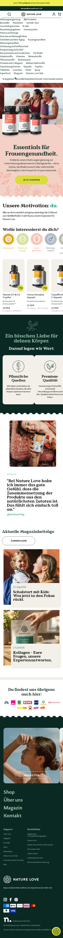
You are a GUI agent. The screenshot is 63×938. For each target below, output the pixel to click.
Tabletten (5, 69)
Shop (9, 792)
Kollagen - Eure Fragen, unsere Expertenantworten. (32, 656)
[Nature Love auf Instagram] (5, 900)
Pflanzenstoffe (7, 59)
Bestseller (5, 22)
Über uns (13, 800)
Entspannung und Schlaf (11, 49)
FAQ (5, 847)
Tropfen (38, 66)
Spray (37, 69)
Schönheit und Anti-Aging (12, 39)
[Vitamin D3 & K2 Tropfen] (14, 275)
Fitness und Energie (9, 32)
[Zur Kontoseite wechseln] (53, 14)
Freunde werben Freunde (14, 860)
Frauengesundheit (36, 39)
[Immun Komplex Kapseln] (38, 275)
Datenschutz (32, 853)
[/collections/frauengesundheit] (31, 140)
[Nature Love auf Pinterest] (16, 900)
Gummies (17, 69)
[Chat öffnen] (56, 931)
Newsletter (8, 851)
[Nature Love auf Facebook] (11, 900)
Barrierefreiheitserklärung (38, 862)
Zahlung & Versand (35, 858)
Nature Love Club (34, 73)
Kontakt (12, 815)
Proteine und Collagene (11, 63)
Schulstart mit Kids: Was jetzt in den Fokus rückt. (34, 596)
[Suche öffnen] (9, 14)
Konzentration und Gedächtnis (15, 53)
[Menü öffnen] (3, 14)
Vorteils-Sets (32, 22)
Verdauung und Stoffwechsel (14, 46)
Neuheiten (18, 22)
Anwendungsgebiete (10, 29)
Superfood (5, 73)
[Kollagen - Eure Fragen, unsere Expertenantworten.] (31, 638)
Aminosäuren (24, 59)
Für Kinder (38, 53)
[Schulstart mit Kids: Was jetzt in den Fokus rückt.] (31, 577)
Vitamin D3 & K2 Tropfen (11, 296)
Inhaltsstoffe (6, 56)
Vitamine (20, 56)
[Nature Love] (31, 14)
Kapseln (28, 66)
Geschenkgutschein (9, 26)
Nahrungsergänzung (10, 19)
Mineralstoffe (35, 56)
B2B (5, 865)
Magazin (18, 73)
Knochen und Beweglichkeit (13, 36)
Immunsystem (31, 29)
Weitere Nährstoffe (35, 63)
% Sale (26, 26)
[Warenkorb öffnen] (59, 14)
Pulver (28, 69)
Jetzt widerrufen (33, 849)
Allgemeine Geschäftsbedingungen (36, 835)
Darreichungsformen (10, 66)
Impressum (32, 840)
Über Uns (7, 834)
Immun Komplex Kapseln (35, 296)
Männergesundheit (9, 43)
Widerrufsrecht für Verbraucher (40, 845)
